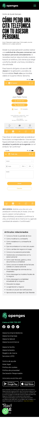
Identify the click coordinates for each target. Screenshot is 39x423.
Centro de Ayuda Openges (11, 14)
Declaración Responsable (12, 373)
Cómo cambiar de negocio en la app (19, 249)
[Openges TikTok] (17, 326)
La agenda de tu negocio (15, 287)
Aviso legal (6, 364)
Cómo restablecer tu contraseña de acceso (18, 243)
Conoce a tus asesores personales (18, 252)
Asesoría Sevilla (8, 347)
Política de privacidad (11, 370)
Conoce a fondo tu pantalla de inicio (18, 236)
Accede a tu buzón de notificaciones (19, 290)
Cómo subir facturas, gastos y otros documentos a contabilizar (18, 261)
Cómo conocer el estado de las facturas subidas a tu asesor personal (20, 266)
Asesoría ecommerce (10, 342)
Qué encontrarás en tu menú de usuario (20, 246)
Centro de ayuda (9, 361)
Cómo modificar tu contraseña (17, 239)
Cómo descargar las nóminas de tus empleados (18, 270)
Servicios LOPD (8, 356)
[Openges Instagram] (8, 326)
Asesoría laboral (8, 339)
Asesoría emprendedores (12, 333)
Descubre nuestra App (12, 42)
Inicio (3, 42)
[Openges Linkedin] (13, 326)
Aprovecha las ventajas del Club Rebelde (20, 292)
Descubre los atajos (13, 284)
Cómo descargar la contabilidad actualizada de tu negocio (17, 280)
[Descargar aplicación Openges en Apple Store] (27, 383)
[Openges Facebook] (3, 326)
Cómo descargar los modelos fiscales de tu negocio (20, 275)
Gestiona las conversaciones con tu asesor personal (18, 256)
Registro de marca (9, 353)
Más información (28, 401)
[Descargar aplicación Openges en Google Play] (10, 383)
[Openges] (10, 6)
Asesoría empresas (9, 336)
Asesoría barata (8, 350)
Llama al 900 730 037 (11, 322)
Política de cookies (9, 367)
